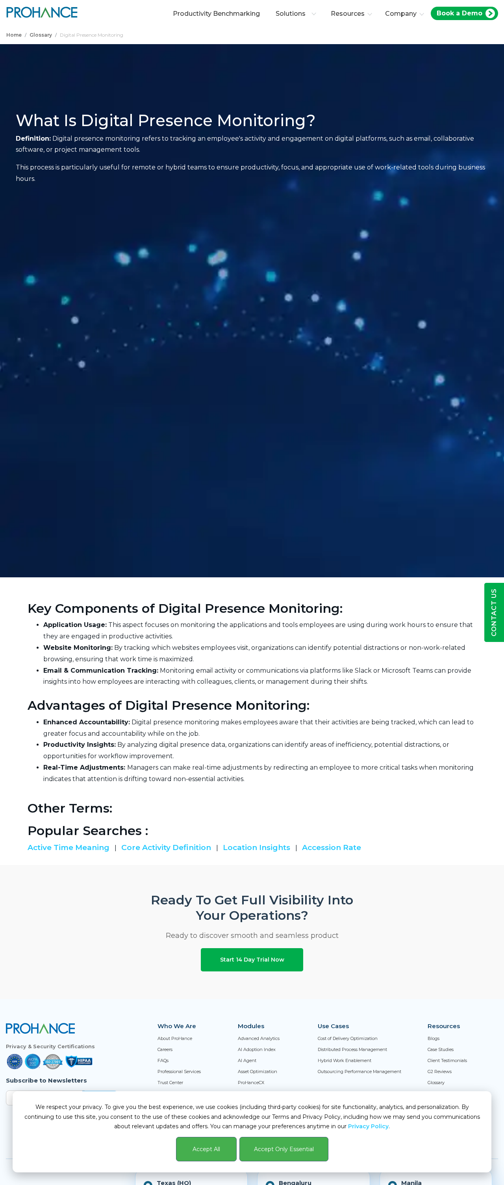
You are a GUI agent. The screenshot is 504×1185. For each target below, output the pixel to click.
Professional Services (179, 1071)
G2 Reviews (440, 1071)
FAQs (163, 1060)
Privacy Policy (368, 1126)
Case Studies (441, 1049)
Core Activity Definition (167, 847)
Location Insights (257, 847)
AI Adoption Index (257, 1049)
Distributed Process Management (352, 1049)
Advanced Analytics (259, 1038)
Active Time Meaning (69, 847)
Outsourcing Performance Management (359, 1071)
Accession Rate (331, 847)
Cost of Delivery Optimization (348, 1038)
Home (14, 35)
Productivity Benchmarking (216, 13)
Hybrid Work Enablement (344, 1060)
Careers (165, 1049)
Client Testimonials (447, 1060)
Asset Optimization (257, 1071)
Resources (348, 13)
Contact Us (494, 612)
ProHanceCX (251, 1082)
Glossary (41, 35)
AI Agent (247, 1060)
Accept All (206, 1149)
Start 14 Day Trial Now (252, 959)
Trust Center (170, 1082)
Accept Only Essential (284, 1149)
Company (401, 13)
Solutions (291, 13)
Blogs (433, 1038)
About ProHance (175, 1038)
